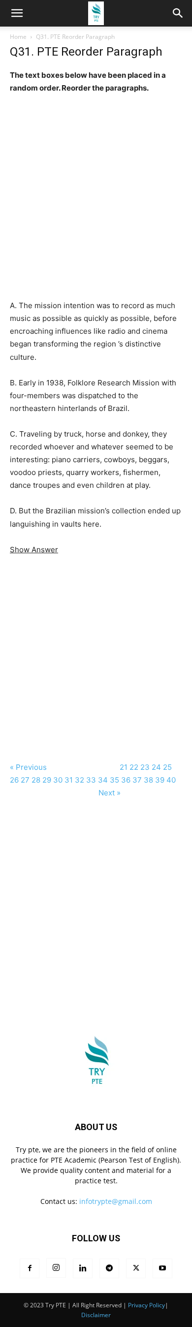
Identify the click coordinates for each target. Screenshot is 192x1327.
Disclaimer (96, 1315)
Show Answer (34, 549)
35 (114, 780)
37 (137, 780)
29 (46, 780)
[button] (178, 13)
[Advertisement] (96, 190)
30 (58, 780)
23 (145, 767)
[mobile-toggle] (16, 13)
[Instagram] (56, 1268)
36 (125, 780)
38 (148, 780)
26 (14, 780)
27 (25, 780)
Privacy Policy (146, 1305)
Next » (109, 792)
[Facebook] (29, 1268)
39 (159, 780)
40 (171, 780)
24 (156, 767)
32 (79, 780)
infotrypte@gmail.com (115, 1201)
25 (167, 767)
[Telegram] (109, 1268)
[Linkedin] (83, 1268)
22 (133, 767)
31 (68, 780)
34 (103, 780)
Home (18, 36)
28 (36, 780)
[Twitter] (136, 1268)
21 (124, 767)
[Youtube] (162, 1268)
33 (91, 780)
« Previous (28, 767)
